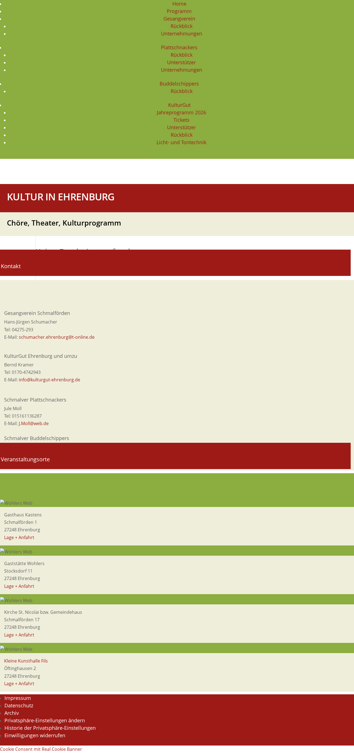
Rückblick (181, 26)
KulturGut (179, 105)
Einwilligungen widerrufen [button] (34, 735)
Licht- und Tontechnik (181, 142)
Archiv (11, 713)
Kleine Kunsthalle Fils (26, 661)
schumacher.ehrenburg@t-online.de (57, 337)
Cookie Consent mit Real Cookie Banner (41, 749)
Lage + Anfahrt (19, 537)
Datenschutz (18, 705)
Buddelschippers (179, 83)
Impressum (17, 698)
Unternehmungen (181, 33)
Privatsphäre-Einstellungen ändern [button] (44, 720)
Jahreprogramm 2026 (181, 112)
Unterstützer (181, 62)
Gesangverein (179, 18)
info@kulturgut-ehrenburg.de (49, 380)
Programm (179, 11)
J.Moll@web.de (34, 423)
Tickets (181, 120)
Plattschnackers (179, 47)
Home (179, 3)
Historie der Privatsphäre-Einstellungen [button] (50, 727)
